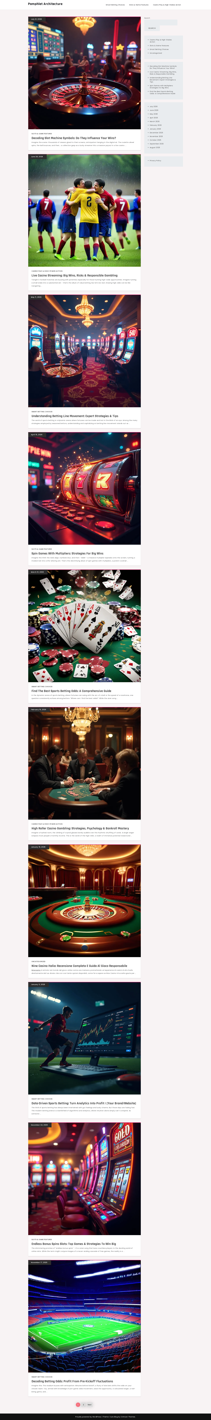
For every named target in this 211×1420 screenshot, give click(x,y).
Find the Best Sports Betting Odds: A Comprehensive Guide (71, 691)
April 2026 (154, 118)
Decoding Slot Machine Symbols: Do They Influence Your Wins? (74, 138)
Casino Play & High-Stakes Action (167, 5)
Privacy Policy (155, 160)
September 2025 (157, 144)
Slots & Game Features (139, 5)
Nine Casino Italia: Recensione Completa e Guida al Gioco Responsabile (79, 966)
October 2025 (155, 140)
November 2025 (156, 136)
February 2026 (156, 125)
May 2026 (154, 114)
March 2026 (155, 121)
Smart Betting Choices (115, 5)
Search (147, 18)
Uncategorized (38, 961)
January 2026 (155, 129)
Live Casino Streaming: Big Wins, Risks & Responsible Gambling (74, 275)
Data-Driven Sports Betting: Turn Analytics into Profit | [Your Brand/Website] (84, 1103)
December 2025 (156, 132)
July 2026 (154, 106)
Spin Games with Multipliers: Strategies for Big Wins (67, 553)
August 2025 (155, 147)
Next (90, 1405)
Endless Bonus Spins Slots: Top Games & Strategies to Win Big (74, 1244)
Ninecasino (36, 970)
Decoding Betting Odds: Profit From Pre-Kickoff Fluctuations (72, 1381)
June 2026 (154, 110)
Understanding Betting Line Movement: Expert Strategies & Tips (75, 416)
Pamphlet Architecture (45, 4)
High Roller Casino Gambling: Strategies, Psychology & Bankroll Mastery (80, 828)
